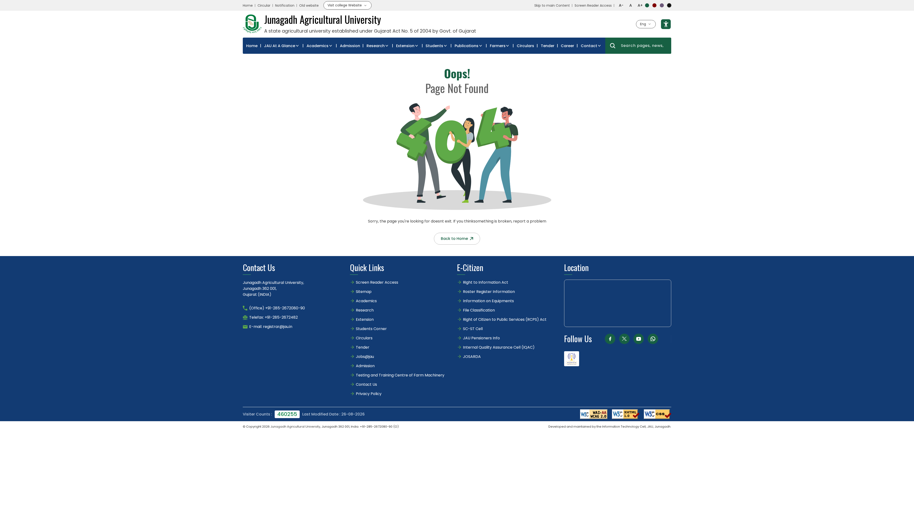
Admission (350, 46)
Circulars (525, 46)
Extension (405, 46)
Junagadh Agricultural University (295, 426)
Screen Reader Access (593, 5)
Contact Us (366, 384)
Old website (309, 5)
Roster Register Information (489, 291)
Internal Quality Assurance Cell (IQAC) (499, 347)
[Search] (612, 45)
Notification (284, 5)
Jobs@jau (365, 356)
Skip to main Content (552, 5)
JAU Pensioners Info (481, 338)
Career (567, 46)
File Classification (479, 310)
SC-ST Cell (473, 328)
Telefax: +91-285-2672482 (273, 317)
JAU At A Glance (279, 46)
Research (376, 46)
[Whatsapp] (653, 339)
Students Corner (371, 328)
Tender (547, 46)
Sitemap (364, 291)
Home (248, 5)
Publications (466, 46)
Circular (264, 5)
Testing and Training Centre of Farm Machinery (400, 375)
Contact (589, 46)
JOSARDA (472, 356)
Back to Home (454, 238)
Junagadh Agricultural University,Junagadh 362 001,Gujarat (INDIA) (273, 288)
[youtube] (638, 339)
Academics (317, 46)
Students (434, 46)
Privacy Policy (369, 393)
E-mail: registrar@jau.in (270, 326)
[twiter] (624, 339)
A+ (640, 5)
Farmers (498, 46)
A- (621, 5)
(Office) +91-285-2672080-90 (277, 308)
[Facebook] (610, 339)
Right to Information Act (485, 282)
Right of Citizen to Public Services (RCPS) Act (504, 319)
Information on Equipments (488, 301)
